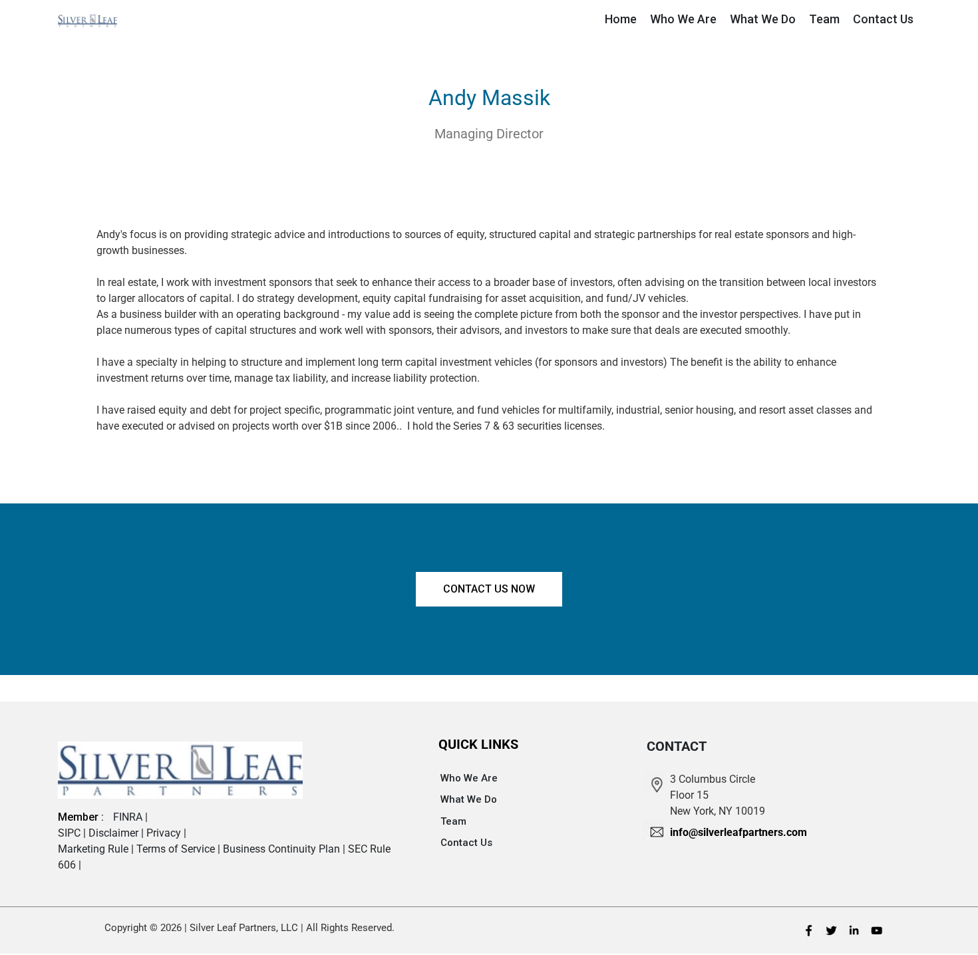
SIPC (70, 833)
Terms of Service (177, 849)
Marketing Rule (94, 849)
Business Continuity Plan (283, 849)
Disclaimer (114, 833)
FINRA (129, 817)
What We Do (468, 799)
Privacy (165, 833)
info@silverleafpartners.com (738, 832)
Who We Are (469, 778)
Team (453, 821)
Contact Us (466, 843)
